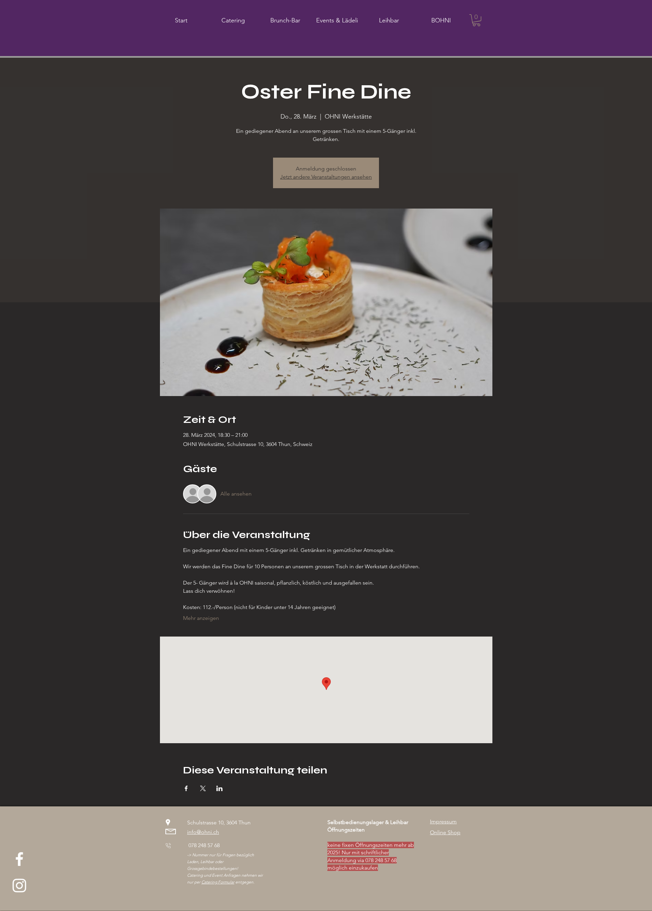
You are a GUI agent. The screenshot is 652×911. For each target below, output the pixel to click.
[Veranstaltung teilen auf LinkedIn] (219, 788)
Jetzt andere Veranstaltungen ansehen (326, 177)
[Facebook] (19, 859)
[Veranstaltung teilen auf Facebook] (186, 788)
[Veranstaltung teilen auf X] (203, 788)
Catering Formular (217, 882)
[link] (476, 20)
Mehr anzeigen (201, 618)
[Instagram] (19, 885)
